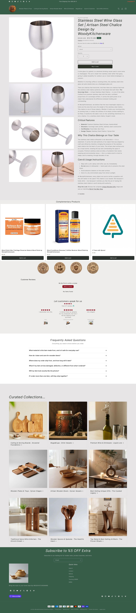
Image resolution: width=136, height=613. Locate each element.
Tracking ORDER (73, 579)
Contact (71, 571)
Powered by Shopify (48, 609)
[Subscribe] (80, 560)
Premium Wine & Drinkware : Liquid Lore (106, 443)
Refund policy (66, 609)
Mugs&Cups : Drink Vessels (61, 443)
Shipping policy (83, 609)
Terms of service (74, 609)
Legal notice (102, 609)
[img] (68, 304)
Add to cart (22, 258)
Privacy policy (58, 609)
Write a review (68, 286)
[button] (118, 8)
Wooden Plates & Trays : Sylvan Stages (26, 491)
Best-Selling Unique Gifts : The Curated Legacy (106, 492)
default (80, 46)
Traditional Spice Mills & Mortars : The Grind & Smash (26, 540)
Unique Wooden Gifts (109, 187)
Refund (71, 573)
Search (71, 568)
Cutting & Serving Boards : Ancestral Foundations (25, 444)
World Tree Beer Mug (96, 189)
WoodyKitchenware (39, 609)
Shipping (80, 40)
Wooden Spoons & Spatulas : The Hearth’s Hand (67, 540)
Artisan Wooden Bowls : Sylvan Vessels (66, 491)
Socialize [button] (81, 194)
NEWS (70, 582)
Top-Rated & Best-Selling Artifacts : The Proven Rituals (106, 540)
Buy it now (95, 66)
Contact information (93, 609)
